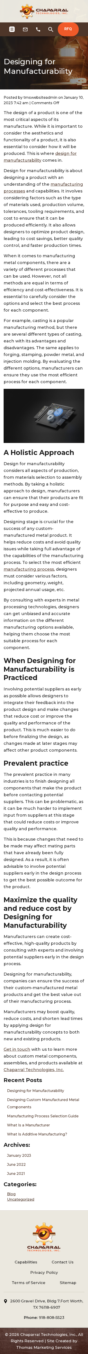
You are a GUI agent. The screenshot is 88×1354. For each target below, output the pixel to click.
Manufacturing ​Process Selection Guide (43, 1116)
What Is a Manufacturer (28, 1125)
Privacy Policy (44, 1272)
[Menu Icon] (12, 29)
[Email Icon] (25, 29)
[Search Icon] (51, 29)
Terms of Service (28, 1282)
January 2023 (19, 1155)
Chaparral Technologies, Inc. (34, 1069)
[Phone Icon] (38, 29)
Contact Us (63, 1262)
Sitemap (68, 1282)
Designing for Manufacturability (35, 1091)
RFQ (68, 28)
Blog (11, 1194)
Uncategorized (20, 1199)
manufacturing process (29, 569)
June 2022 (16, 1164)
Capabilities (26, 1262)
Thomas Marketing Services (44, 1347)
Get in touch (17, 1049)
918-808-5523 (51, 1317)
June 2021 (16, 1173)
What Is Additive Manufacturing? (37, 1134)
